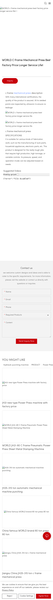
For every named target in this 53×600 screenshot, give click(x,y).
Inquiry (10, 81)
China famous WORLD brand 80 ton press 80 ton (25, 533)
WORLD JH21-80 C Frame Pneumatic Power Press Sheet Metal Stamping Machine (26, 447)
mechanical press (22, 93)
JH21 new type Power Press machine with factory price (25, 405)
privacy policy (8, 590)
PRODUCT (35, 365)
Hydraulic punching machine (16, 365)
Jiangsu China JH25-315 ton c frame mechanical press (21, 575)
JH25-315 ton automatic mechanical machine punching (22, 490)
